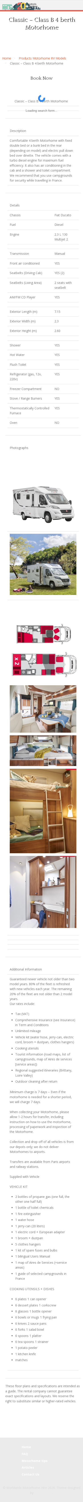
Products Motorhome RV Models (42, 58)
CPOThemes (43, 1493)
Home (6, 58)
